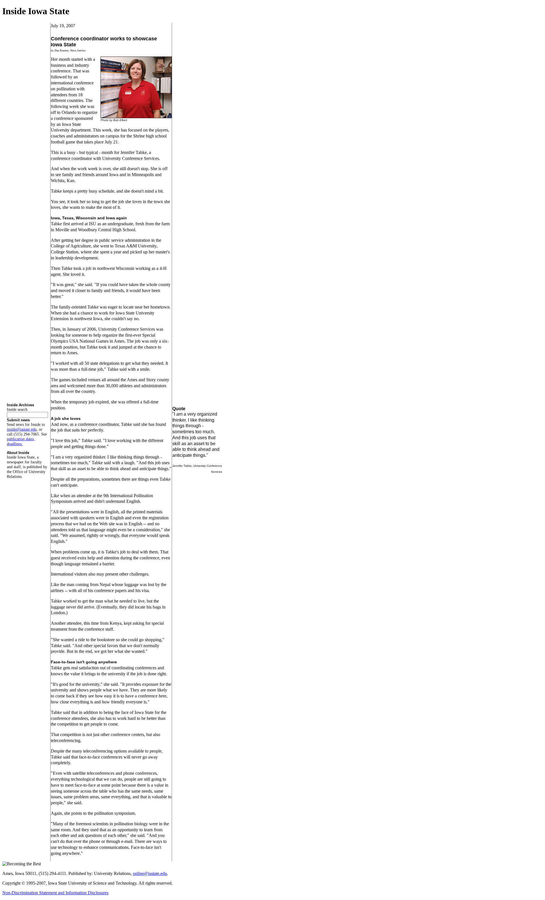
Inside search (17, 409)
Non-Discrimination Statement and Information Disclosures (55, 892)
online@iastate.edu (150, 873)
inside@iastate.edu (22, 429)
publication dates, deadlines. (21, 441)
